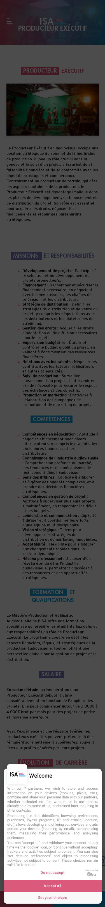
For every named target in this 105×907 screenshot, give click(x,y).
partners (35, 788)
